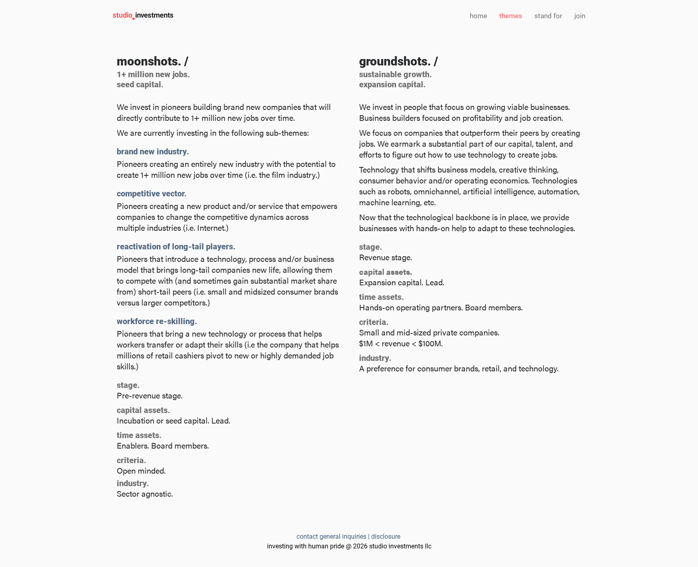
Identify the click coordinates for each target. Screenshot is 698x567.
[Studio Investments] (143, 16)
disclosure (386, 536)
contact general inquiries (331, 536)
